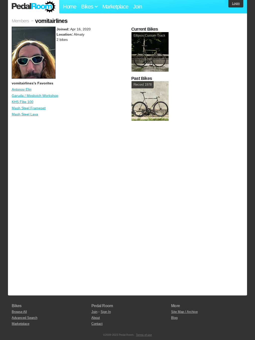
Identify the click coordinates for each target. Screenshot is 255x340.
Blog (174, 318)
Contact (97, 324)
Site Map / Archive (184, 312)
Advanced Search (24, 318)
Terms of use (144, 334)
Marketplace (115, 6)
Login (236, 3)
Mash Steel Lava (25, 114)
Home (69, 6)
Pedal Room (34, 7)
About (95, 318)
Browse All (19, 312)
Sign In (106, 312)
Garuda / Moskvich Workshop (35, 96)
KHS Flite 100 (22, 102)
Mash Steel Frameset (29, 108)
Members (20, 20)
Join (137, 6)
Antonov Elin (21, 89)
